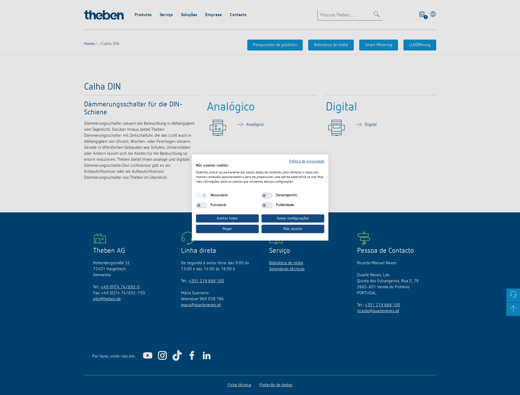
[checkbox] (201, 195)
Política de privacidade (306, 161)
